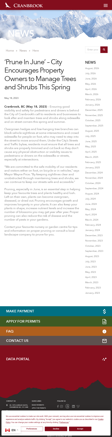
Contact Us (11, 401)
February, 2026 (93, 99)
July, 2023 (90, 261)
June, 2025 (91, 141)
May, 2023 (90, 272)
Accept (80, 429)
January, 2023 (92, 293)
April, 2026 (91, 89)
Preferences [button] (64, 422)
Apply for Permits (39, 408)
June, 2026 (91, 78)
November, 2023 (94, 240)
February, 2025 (93, 162)
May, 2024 (90, 209)
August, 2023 (92, 256)
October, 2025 (92, 120)
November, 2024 (94, 178)
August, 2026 (92, 68)
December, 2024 (94, 172)
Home (10, 51)
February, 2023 (93, 287)
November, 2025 (94, 115)
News (23, 51)
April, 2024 (91, 214)
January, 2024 (92, 230)
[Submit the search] (104, 49)
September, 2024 (94, 188)
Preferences (31, 429)
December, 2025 (94, 110)
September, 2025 (94, 125)
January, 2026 (92, 104)
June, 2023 (91, 266)
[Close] (106, 5)
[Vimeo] (78, 406)
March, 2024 (91, 219)
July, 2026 (90, 73)
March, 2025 (91, 157)
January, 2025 (92, 167)
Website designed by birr (59, 436)
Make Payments (38, 405)
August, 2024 (92, 193)
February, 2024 (93, 225)
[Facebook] (58, 406)
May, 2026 (90, 84)
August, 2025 (92, 131)
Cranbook (24, 5)
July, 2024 (90, 198)
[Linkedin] (73, 406)
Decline (56, 429)
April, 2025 (91, 151)
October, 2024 (92, 183)
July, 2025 (90, 136)
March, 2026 (91, 94)
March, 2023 (91, 282)
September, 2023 (94, 251)
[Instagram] (61, 406)
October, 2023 (92, 246)
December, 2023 (94, 235)
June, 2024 (91, 204)
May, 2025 (90, 146)
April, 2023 (91, 277)
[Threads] (67, 406)
